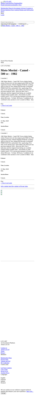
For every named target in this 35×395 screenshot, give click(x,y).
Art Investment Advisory (19, 8)
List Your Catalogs (13, 10)
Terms (2, 351)
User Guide (4, 369)
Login (2, 15)
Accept (3, 393)
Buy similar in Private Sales (20, 186)
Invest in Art (4, 371)
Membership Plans (6, 8)
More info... (29, 391)
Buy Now (19, 5)
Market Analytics (6, 3)
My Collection (5, 363)
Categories (7, 5)
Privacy (3, 353)
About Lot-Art (5, 349)
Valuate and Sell (24, 10)
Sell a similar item (6, 186)
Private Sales (4, 359)
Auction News (5, 373)
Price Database (15, 3)
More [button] (2, 13)
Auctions (13, 5)
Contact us (4, 348)
